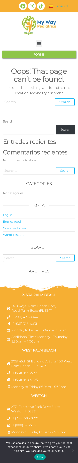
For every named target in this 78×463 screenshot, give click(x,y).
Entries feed (12, 221)
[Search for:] (39, 102)
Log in (7, 215)
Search (8, 121)
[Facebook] (23, 6)
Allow (39, 457)
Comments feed (15, 228)
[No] (73, 450)
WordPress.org (14, 235)
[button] (39, 43)
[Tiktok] (41, 6)
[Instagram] (32, 6)
